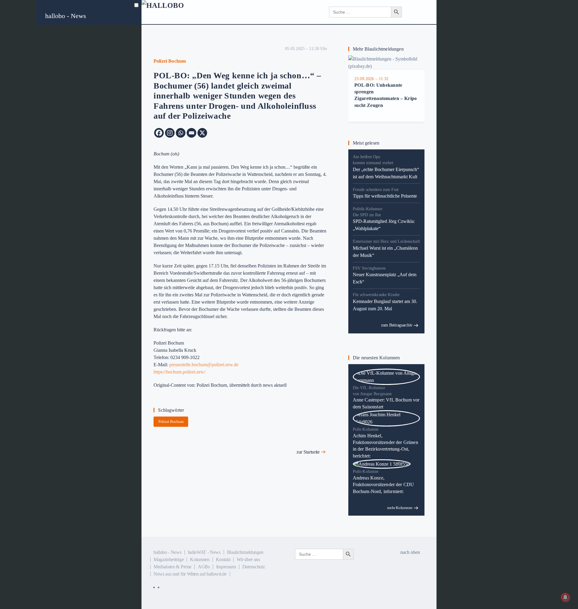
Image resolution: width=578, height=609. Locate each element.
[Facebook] (159, 133)
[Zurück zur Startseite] (177, 12)
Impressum (226, 566)
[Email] (191, 133)
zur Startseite (308, 451)
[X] (202, 133)
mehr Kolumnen (399, 507)
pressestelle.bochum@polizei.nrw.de (203, 364)
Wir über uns (248, 559)
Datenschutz (253, 566)
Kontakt (223, 559)
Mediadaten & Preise (172, 566)
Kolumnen (199, 559)
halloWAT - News (204, 552)
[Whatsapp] (180, 133)
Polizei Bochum (170, 421)
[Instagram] (170, 133)
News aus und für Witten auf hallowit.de (190, 573)
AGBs (204, 566)
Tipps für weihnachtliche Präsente (385, 195)
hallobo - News (65, 16)
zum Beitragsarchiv (396, 325)
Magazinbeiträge (169, 559)
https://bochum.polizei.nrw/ (179, 371)
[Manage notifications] (565, 597)
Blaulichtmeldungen (245, 552)
